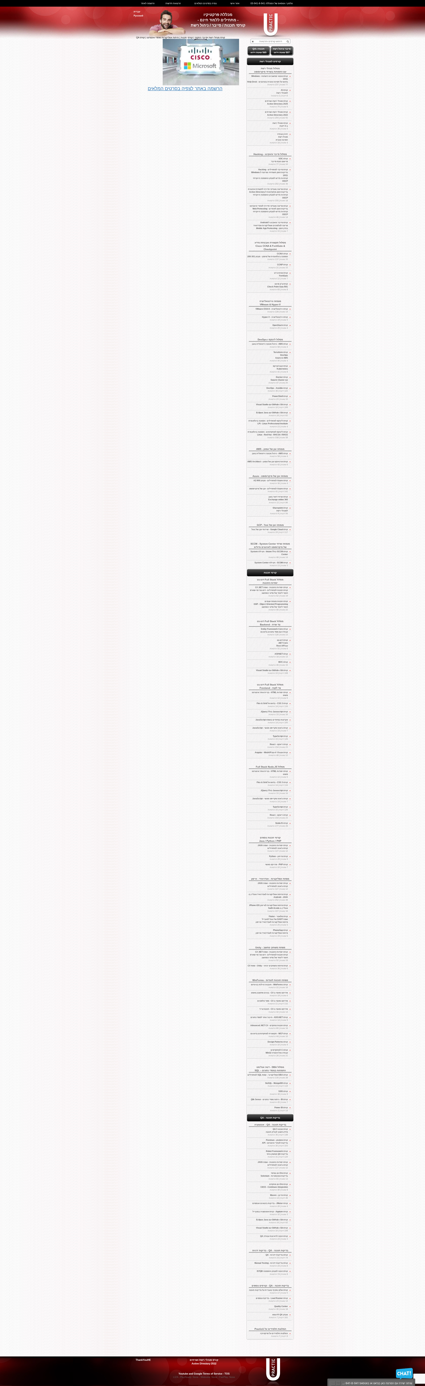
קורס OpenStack (279, 326)
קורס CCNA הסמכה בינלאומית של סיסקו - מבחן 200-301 (267, 257)
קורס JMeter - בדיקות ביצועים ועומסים (270, 1204)
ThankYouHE (143, 1359)
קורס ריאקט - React (277, 745)
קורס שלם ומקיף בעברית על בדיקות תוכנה (268, 1291)
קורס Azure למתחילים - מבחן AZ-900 (271, 482)
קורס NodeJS (277, 824)
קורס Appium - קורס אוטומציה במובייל (270, 1213)
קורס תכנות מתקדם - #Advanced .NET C (269, 1026)
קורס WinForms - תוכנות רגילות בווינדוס (269, 986)
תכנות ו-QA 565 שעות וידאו (258, 50)
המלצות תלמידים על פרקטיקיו (274, 1334)
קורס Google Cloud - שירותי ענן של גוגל (270, 530)
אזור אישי (234, 3)
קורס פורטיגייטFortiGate (279, 276)
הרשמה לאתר (148, 3)
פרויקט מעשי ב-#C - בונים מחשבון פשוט (269, 994)
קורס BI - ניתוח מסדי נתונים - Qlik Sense (269, 1100)
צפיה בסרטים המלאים (205, 3)
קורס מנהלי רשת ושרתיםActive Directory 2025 (276, 104)
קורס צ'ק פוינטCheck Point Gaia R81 (277, 287)
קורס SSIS (279, 1092)
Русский (138, 15)
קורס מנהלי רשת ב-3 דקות (279, 126)
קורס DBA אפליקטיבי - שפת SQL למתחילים (268, 1076)
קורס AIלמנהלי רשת (279, 93)
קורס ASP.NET (278, 655)
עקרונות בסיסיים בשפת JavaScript (271, 721)
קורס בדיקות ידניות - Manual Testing (271, 1264)
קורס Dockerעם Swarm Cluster (278, 380)
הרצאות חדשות (173, 3)
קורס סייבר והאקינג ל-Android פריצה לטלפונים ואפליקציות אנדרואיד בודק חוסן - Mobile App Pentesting (270, 226)
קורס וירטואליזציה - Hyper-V (275, 318)
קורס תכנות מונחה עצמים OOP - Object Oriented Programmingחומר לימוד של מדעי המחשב (271, 605)
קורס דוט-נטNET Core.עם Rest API (279, 644)
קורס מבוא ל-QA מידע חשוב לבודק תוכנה (277, 1132)
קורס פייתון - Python (278, 857)
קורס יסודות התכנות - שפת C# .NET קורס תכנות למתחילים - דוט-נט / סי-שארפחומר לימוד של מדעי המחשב (269, 591)
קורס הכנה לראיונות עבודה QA (274, 1237)
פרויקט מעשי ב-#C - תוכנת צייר (273, 1010)
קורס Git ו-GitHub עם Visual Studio (272, 406)
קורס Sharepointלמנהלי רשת (279, 511)
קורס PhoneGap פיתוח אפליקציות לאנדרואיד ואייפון (272, 933)
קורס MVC (278, 663)
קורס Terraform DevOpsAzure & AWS (279, 356)
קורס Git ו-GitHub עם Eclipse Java (272, 414)
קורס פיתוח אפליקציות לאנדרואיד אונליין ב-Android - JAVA (268, 897)
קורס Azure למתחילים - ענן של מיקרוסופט (268, 490)
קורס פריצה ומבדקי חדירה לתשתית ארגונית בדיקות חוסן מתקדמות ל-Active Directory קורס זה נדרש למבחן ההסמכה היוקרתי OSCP (268, 195)
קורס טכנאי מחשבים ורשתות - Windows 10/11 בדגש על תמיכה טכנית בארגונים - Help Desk (267, 80)
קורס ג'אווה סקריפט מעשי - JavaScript (270, 729)
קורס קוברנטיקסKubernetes (279, 369)
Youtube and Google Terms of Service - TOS (204, 1373)
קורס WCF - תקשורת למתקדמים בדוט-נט (269, 1035)
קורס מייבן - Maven (278, 1196)
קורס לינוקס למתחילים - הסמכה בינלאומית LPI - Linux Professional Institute (268, 424)
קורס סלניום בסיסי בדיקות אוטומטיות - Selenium (274, 1176)
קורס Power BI (279, 1109)
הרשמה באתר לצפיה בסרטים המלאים (185, 88)
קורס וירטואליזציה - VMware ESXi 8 (271, 310)
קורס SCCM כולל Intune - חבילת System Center (269, 554)
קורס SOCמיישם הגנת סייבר (278, 161)
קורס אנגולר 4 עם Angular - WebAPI (271, 753)
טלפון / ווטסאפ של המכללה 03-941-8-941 (272, 3)
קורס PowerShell (278, 397)
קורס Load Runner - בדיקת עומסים (272, 1299)
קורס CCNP (278, 266)
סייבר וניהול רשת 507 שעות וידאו (282, 50)
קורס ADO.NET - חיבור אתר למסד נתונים (269, 1018)
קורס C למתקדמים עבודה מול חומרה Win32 (277, 1053)
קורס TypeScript (278, 737)
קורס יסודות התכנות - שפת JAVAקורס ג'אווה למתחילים (273, 848)
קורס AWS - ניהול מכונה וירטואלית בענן (270, 345)
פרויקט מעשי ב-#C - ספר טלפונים (272, 1002)
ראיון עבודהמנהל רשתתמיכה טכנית (279, 138)
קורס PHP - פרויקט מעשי (276, 865)
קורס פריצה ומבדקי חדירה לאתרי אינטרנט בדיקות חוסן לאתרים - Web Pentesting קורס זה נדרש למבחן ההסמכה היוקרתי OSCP (269, 212)
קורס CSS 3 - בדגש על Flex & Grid (272, 704)
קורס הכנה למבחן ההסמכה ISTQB (272, 1272)
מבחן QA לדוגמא (278, 1316)
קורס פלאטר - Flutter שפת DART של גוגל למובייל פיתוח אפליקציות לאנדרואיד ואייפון (272, 920)
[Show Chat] (338, 1383)
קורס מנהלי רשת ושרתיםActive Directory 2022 (276, 115)
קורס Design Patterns (278, 1043)
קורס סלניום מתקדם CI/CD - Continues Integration (274, 1187)
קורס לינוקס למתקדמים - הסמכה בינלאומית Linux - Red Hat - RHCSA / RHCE (268, 435)
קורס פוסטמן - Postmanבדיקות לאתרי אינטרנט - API (275, 1143)
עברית (137, 11)
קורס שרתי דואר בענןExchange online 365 (278, 500)
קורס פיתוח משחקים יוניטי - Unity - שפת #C (268, 967)
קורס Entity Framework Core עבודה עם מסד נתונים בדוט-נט (274, 632)
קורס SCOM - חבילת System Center (271, 564)
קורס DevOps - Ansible (277, 389)
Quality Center (278, 1307)
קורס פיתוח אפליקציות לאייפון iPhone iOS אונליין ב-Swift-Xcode (268, 908)
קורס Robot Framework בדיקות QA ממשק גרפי (277, 1154)
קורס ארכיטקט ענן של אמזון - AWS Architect (267, 463)
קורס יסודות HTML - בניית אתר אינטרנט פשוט (270, 695)
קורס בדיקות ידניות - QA (277, 1256)
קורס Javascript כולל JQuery (274, 713)
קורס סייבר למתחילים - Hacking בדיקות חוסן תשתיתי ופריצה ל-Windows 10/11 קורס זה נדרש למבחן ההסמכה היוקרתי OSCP (269, 176)
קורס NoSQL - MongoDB (276, 1084)
